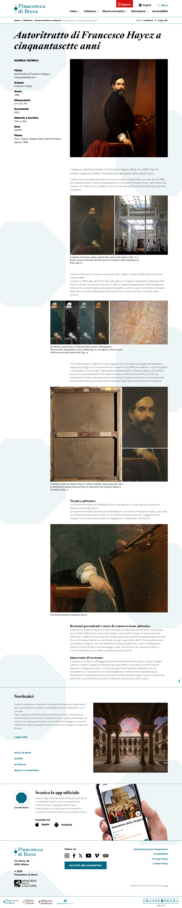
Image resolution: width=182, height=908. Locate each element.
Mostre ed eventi (113, 11)
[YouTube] (88, 856)
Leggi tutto (21, 737)
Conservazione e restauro (48, 20)
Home (17, 20)
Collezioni (90, 11)
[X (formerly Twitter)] (80, 856)
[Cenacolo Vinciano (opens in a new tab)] (65, 901)
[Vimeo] (97, 856)
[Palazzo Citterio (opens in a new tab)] (28, 901)
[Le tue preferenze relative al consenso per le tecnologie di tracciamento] (179, 681)
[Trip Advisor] (106, 856)
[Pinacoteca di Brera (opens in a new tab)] (10, 901)
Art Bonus (20, 764)
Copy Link (163, 20)
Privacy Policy (160, 858)
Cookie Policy (160, 863)
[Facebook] (74, 856)
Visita (73, 11)
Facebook (148, 20)
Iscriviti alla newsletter (85, 865)
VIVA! (165, 886)
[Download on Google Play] (63, 824)
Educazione (138, 11)
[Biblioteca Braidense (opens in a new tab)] (45, 901)
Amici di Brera (22, 752)
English (147, 5)
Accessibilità (160, 11)
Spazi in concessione (26, 770)
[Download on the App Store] (42, 824)
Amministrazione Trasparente (151, 849)
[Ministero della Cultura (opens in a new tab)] (28, 883)
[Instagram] (67, 855)
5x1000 (18, 758)
